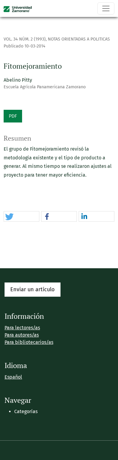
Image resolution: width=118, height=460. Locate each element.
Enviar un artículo (32, 289)
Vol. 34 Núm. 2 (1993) (25, 39)
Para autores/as (22, 335)
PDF (13, 116)
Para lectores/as (22, 328)
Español (13, 377)
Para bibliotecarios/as (29, 342)
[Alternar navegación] (105, 8)
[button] (21, 216)
